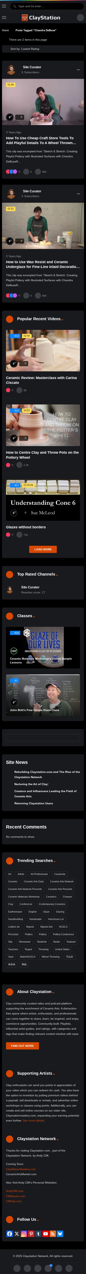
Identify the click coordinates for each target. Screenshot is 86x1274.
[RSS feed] (53, 1234)
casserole (59, 874)
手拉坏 (69, 956)
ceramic (12, 881)
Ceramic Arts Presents (60, 889)
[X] (17, 1234)
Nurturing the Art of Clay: (31, 784)
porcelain (13, 934)
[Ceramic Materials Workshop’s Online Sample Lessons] (43, 647)
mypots (30, 926)
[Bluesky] (60, 1234)
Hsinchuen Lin (56, 919)
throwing (43, 949)
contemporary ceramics (52, 904)
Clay (10, 904)
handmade (35, 919)
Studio (56, 941)
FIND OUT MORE (22, 1045)
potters (29, 934)
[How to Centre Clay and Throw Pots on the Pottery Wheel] (43, 425)
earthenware (15, 911)
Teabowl (71, 941)
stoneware (25, 941)
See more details (33, 1120)
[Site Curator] (11, 70)
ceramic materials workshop (24, 896)
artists (21, 874)
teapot (28, 949)
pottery (43, 934)
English (33, 911)
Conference (26, 904)
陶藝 (24, 964)
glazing (60, 911)
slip (10, 941)
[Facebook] (9, 1234)
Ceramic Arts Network (62, 881)
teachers (13, 949)
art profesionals (39, 874)
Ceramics (51, 896)
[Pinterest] (31, 1234)
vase (11, 956)
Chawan (67, 896)
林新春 (11, 964)
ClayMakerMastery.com (21, 1169)
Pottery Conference (63, 934)
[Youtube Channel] (45, 1234)
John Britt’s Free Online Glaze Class (34, 710)
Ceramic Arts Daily (34, 881)
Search (75, 737)
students (42, 941)
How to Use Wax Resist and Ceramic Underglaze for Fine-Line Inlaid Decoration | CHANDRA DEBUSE (42, 267)
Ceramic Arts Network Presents (25, 889)
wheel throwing (51, 956)
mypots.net (46, 926)
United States (62, 949)
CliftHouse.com (15, 1196)
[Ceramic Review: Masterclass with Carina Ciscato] (43, 350)
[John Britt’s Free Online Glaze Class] (43, 695)
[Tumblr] (38, 1234)
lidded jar (14, 926)
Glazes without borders (26, 527)
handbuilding (15, 919)
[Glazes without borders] (43, 500)
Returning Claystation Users (33, 803)
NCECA (63, 926)
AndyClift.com (14, 1191)
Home (5, 30)
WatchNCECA (27, 956)
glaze (46, 911)
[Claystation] (41, 17)
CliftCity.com (14, 1201)
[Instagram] (24, 1234)
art (9, 874)
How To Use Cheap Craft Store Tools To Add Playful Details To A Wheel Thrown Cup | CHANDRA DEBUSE (40, 143)
